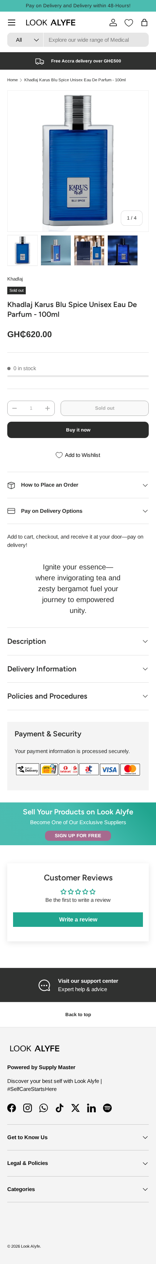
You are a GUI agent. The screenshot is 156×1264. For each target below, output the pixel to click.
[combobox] (78, 40)
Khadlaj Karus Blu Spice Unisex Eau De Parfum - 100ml (75, 80)
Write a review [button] (78, 919)
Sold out (104, 408)
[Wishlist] (129, 23)
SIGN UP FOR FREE (78, 835)
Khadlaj (15, 279)
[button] (144, 22)
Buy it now (78, 430)
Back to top (78, 1014)
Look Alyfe (30, 1246)
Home (12, 80)
